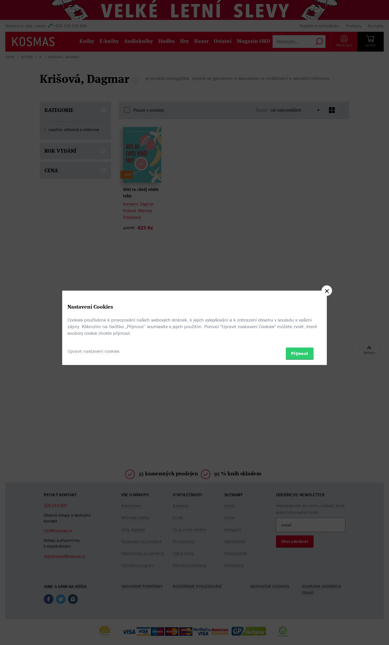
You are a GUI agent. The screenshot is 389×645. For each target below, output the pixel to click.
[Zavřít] (327, 290)
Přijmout (299, 353)
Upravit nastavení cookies (93, 351)
